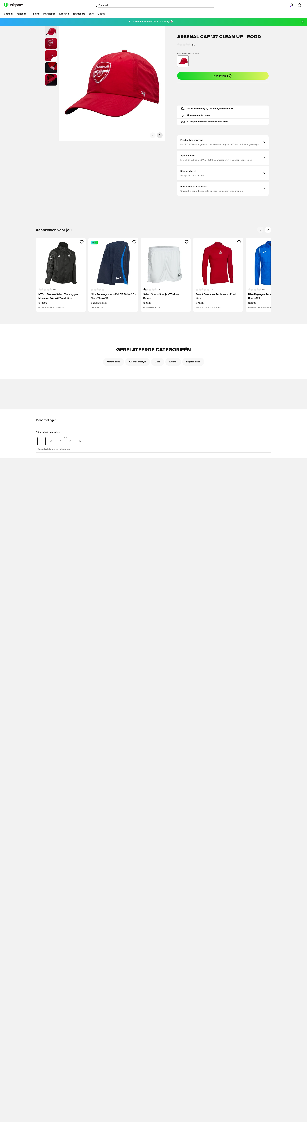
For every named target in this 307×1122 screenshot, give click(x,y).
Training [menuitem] (34, 13)
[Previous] (260, 230)
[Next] (268, 230)
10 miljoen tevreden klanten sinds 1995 (207, 122)
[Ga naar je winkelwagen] (299, 5)
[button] (51, 43)
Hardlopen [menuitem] (49, 13)
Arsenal (173, 362)
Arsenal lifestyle (137, 362)
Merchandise (113, 362)
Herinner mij (220, 76)
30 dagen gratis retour (198, 115)
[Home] (13, 5)
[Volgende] (160, 135)
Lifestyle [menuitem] (64, 13)
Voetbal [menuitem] (8, 13)
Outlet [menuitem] (101, 13)
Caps (157, 362)
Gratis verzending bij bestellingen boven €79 (210, 108)
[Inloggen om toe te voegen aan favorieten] (81, 241)
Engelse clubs (193, 362)
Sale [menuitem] (91, 13)
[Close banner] (302, 22)
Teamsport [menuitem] (79, 13)
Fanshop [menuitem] (21, 13)
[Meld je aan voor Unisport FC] (291, 5)
